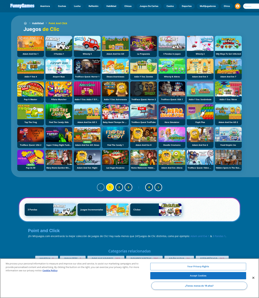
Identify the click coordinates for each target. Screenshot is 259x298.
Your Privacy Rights (198, 266)
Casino (170, 6)
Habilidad (111, 6)
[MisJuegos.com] (25, 23)
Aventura (45, 6)
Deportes (187, 6)
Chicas (128, 6)
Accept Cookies (198, 275)
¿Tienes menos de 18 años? (199, 285)
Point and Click (58, 23)
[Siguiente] (158, 187)
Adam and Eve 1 (199, 236)
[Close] (253, 278)
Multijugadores (208, 6)
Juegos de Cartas (149, 6)
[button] (238, 6)
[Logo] (22, 6)
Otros (227, 6)
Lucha (77, 6)
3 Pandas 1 (219, 236)
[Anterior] (101, 187)
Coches (62, 6)
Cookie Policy (49, 270)
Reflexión (93, 6)
